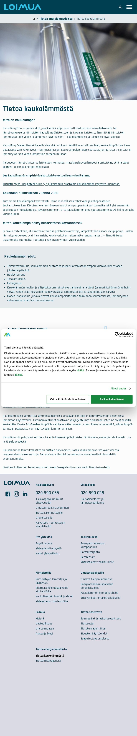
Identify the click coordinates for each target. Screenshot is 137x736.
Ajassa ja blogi (44, 633)
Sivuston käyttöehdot (94, 633)
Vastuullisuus (44, 623)
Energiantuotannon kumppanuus (93, 545)
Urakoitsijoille (44, 517)
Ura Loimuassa (45, 628)
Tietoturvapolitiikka (93, 628)
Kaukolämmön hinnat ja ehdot (54, 596)
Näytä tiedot (118, 388)
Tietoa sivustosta (91, 612)
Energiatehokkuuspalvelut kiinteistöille (52, 589)
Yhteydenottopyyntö (49, 548)
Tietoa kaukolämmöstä (50, 656)
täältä (80, 370)
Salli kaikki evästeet (112, 399)
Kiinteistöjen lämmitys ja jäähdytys (51, 580)
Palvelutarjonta (90, 552)
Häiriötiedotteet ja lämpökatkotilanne (92, 500)
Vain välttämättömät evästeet (68, 399)
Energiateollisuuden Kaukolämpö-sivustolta (83, 467)
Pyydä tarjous (44, 543)
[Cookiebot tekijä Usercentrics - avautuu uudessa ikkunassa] (117, 334)
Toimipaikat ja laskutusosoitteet (101, 618)
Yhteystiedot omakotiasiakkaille (100, 597)
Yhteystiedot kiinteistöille (52, 601)
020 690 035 (47, 492)
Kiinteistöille (43, 573)
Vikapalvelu (88, 485)
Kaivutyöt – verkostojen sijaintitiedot (50, 524)
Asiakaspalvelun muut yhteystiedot (49, 500)
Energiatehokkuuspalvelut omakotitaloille (97, 585)
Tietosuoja (87, 623)
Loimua (40, 612)
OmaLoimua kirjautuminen (52, 507)
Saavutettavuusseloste (95, 638)
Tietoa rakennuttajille (49, 512)
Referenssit (88, 557)
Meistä (40, 618)
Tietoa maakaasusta (48, 660)
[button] (120, 7)
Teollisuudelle (89, 537)
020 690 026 (92, 492)
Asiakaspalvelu (45, 485)
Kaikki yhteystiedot (48, 553)
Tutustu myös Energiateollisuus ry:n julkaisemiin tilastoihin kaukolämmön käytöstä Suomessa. (61, 184)
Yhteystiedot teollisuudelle (97, 562)
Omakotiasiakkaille (92, 573)
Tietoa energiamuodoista (51, 649)
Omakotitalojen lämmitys (96, 579)
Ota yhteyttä (44, 537)
